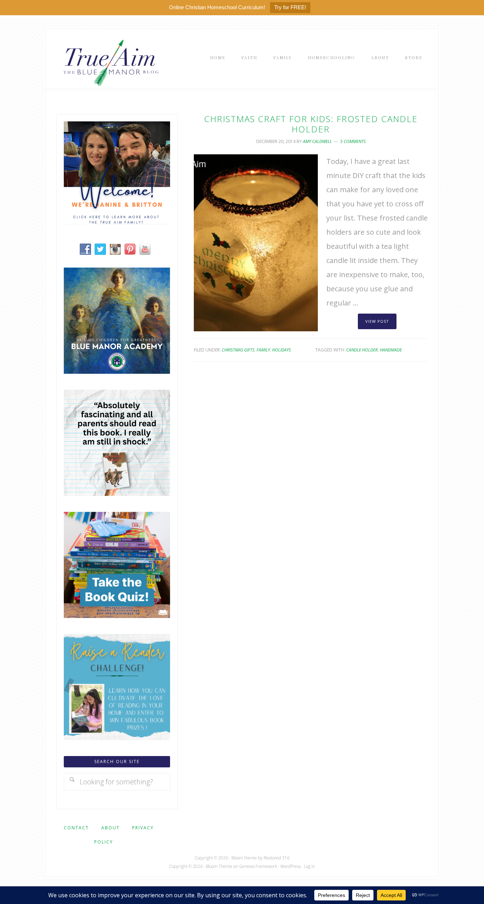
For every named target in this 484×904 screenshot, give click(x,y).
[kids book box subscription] (117, 615)
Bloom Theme (219, 866)
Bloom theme (244, 858)
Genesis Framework (258, 866)
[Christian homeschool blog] (117, 222)
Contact (76, 828)
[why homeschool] (117, 493)
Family (263, 350)
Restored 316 (276, 858)
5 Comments (353, 141)
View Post (377, 321)
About (110, 828)
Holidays (281, 350)
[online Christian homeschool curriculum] (117, 371)
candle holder (362, 350)
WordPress (290, 866)
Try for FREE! (290, 7)
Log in (309, 866)
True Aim (109, 62)
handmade (391, 350)
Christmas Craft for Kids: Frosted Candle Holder (311, 124)
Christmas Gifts (238, 350)
